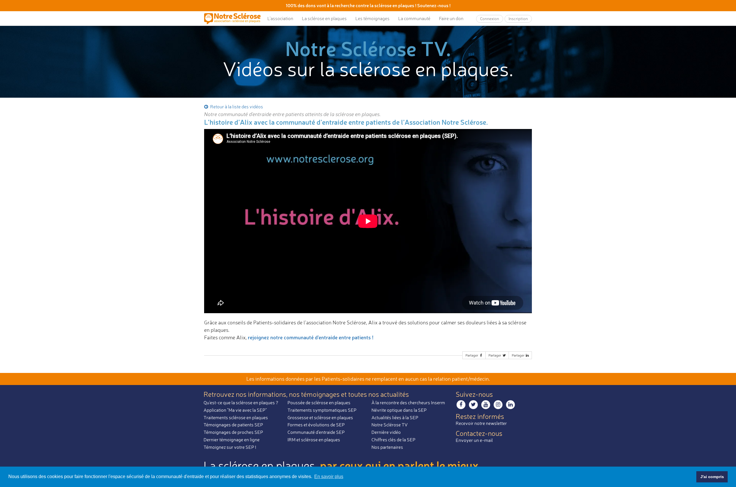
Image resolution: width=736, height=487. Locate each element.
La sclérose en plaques (324, 18)
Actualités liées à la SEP (394, 417)
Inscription (518, 18)
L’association (280, 18)
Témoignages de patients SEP (233, 425)
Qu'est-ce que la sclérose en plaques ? (241, 402)
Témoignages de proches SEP (233, 432)
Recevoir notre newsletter (481, 423)
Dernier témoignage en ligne (232, 439)
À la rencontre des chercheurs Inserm (408, 402)
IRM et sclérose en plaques (314, 439)
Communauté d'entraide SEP (316, 432)
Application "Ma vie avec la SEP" (235, 410)
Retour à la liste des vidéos (236, 106)
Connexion (489, 18)
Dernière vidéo (386, 432)
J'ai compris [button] (712, 476)
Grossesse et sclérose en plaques (320, 417)
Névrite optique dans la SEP (399, 410)
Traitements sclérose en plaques (236, 417)
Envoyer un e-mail (474, 440)
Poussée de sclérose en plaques (319, 402)
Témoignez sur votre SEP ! (230, 447)
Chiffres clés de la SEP (393, 439)
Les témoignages (372, 18)
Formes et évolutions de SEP (316, 425)
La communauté (414, 18)
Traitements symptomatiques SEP (322, 410)
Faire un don (451, 18)
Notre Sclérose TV (389, 425)
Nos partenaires (387, 447)
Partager (472, 355)
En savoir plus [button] (328, 476)
